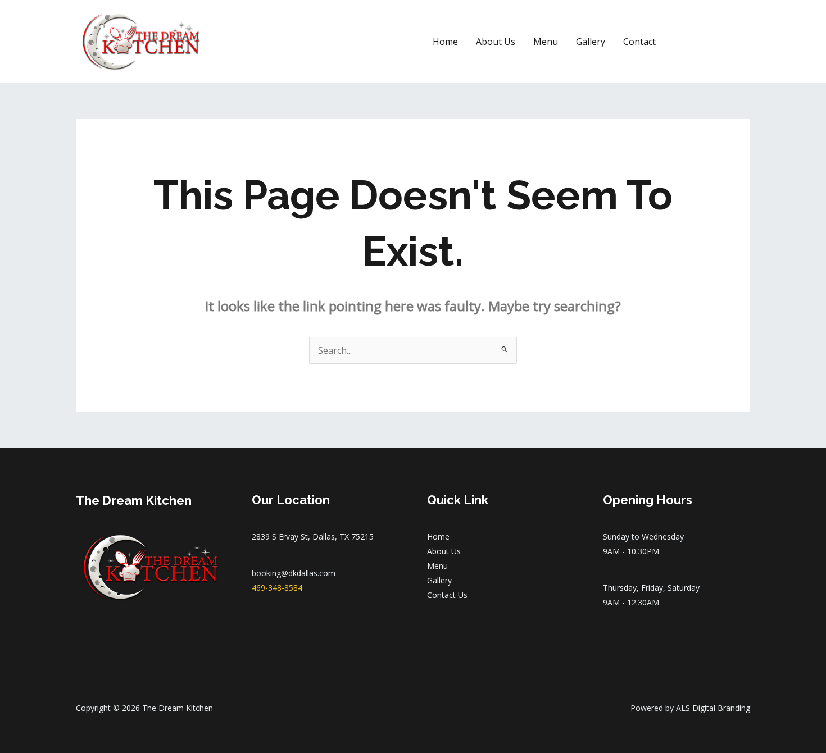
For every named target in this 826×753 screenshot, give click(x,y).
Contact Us (447, 595)
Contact (639, 41)
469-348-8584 (277, 587)
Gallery (590, 41)
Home (445, 41)
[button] (713, 41)
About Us (495, 41)
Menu (545, 41)
